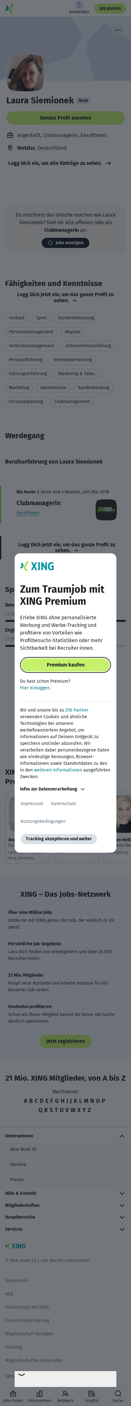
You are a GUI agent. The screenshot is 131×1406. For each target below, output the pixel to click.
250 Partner (76, 710)
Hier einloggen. (35, 688)
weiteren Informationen (58, 770)
